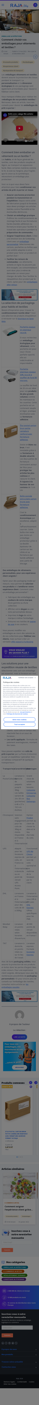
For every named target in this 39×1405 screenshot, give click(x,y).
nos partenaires (25, 712)
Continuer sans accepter (25, 677)
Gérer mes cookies (19, 720)
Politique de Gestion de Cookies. (17, 714)
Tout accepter (19, 724)
